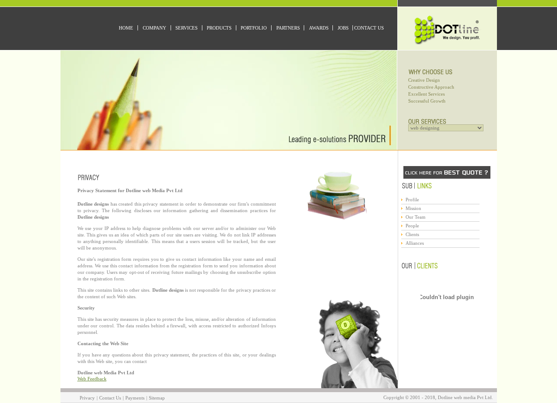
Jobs (343, 27)
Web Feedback (92, 378)
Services (186, 27)
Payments (134, 397)
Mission (413, 208)
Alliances (415, 243)
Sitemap (157, 397)
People (412, 225)
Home (126, 27)
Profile (412, 199)
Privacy (87, 397)
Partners (288, 27)
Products (219, 27)
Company (154, 27)
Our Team (416, 217)
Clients (412, 234)
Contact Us (369, 27)
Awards (319, 27)
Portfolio (254, 27)
